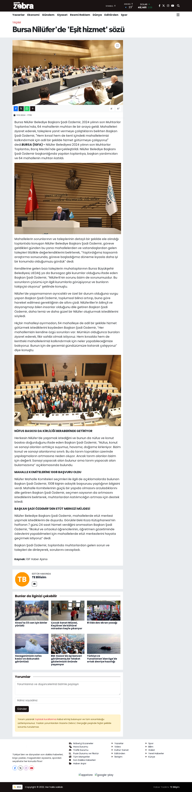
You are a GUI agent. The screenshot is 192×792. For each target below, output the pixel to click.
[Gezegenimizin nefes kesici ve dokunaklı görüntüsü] (31, 643)
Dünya (97, 15)
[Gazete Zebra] (23, 6)
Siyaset (62, 15)
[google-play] (104, 775)
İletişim (118, 756)
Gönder (22, 709)
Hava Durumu (80, 746)
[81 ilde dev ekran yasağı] (103, 610)
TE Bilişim (175, 787)
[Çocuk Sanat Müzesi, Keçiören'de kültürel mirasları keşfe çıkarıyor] (67, 610)
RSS (18, 787)
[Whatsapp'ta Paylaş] (27, 108)
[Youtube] (31, 767)
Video (117, 746)
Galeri (151, 750)
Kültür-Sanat (121, 750)
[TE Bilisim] (22, 579)
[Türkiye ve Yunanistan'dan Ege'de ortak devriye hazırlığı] (103, 643)
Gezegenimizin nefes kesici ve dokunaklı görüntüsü (28, 658)
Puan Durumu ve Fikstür (86, 753)
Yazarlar (18, 15)
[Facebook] (14, 767)
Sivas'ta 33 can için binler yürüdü (31, 624)
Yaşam (16, 22)
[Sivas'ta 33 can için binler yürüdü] (31, 610)
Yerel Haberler (156, 753)
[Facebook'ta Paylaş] (16, 108)
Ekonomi (33, 15)
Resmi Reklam (80, 15)
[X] (20, 767)
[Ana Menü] (178, 15)
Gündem (48, 15)
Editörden (111, 15)
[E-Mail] (34, 584)
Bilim (150, 746)
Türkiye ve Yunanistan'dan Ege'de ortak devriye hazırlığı (102, 658)
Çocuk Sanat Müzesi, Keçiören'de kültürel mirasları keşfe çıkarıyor (66, 625)
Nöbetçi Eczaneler (83, 743)
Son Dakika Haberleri (84, 760)
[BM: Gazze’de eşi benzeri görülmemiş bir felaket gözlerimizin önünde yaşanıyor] (67, 643)
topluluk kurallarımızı (46, 719)
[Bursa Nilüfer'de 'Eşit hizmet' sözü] (67, 72)
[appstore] (86, 775)
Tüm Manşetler (81, 756)
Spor (124, 15)
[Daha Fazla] (32, 108)
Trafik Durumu (80, 750)
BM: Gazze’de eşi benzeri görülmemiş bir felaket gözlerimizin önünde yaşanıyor (66, 660)
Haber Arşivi (79, 763)
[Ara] (178, 6)
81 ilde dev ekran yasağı (102, 622)
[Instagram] (26, 767)
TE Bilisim (39, 577)
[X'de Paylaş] (21, 108)
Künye (151, 756)
